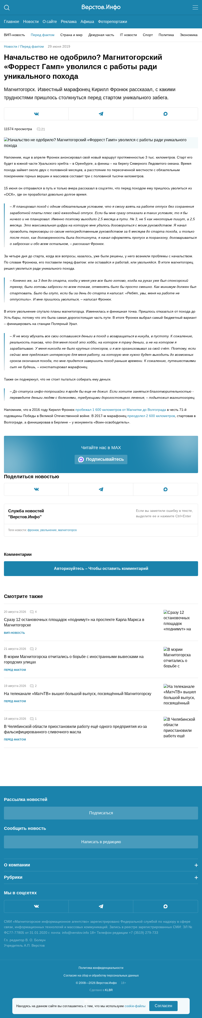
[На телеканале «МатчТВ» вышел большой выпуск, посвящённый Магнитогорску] (181, 694)
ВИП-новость (14, 35)
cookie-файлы (135, 1006)
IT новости (128, 35)
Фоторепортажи (112, 22)
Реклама (69, 22)
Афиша (87, 22)
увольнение (48, 530)
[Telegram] (101, 906)
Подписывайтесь (105, 459)
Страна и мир (71, 35)
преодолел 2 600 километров (151, 416)
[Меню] (195, 7)
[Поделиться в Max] (165, 114)
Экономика (189, 35)
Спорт (148, 35)
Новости (31, 22)
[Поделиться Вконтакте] (36, 114)
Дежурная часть (101, 35)
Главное (11, 22)
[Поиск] (7, 7)
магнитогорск (67, 530)
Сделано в (101, 990)
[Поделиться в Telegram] (101, 114)
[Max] (165, 906)
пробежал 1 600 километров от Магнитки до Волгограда (120, 410)
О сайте (50, 22)
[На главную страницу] (101, 7)
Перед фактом (42, 35)
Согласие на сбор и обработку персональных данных (101, 975)
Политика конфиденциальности (101, 968)
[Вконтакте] (36, 906)
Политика (166, 35)
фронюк (33, 530)
